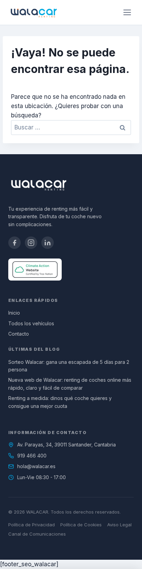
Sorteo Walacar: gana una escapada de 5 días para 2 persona (68, 365)
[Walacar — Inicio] (33, 12)
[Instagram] (31, 242)
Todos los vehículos (31, 323)
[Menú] (127, 12)
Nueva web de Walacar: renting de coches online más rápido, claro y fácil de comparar (69, 383)
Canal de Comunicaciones (37, 534)
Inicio (14, 313)
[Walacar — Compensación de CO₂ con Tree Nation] (35, 269)
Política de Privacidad (31, 524)
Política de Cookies (81, 524)
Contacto (18, 334)
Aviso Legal (119, 524)
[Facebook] (14, 242)
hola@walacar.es (36, 466)
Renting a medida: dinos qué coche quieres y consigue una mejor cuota (60, 402)
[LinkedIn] (47, 242)
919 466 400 (32, 456)
